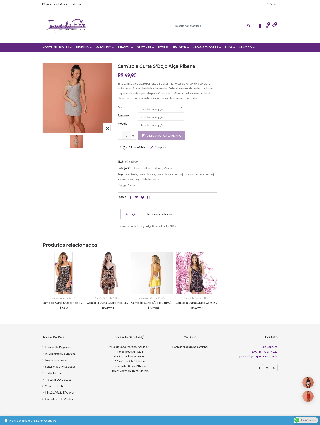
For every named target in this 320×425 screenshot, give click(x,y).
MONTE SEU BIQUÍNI (55, 47)
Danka (131, 185)
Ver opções (76, 263)
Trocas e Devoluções (58, 379)
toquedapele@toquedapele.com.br (65, 4)
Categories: (125, 168)
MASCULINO (103, 47)
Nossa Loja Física (56, 360)
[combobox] (161, 107)
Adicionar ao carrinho (164, 135)
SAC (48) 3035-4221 (265, 351)
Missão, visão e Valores (60, 392)
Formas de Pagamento (59, 347)
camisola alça (147, 174)
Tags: (121, 174)
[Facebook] (259, 367)
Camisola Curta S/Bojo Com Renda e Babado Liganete (196, 302)
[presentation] (45, 285)
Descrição (131, 214)
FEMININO (82, 47)
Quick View (76, 283)
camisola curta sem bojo (200, 174)
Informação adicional (160, 214)
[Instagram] (267, 367)
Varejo (168, 168)
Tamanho (123, 115)
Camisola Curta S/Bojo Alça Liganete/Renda (108, 302)
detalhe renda (150, 179)
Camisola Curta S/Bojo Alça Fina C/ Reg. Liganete (63, 302)
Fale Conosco (269, 346)
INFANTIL (124, 47)
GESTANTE (144, 47)
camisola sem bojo (129, 179)
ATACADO (245, 47)
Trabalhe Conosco (56, 373)
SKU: (121, 161)
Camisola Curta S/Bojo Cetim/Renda (152, 302)
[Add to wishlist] (76, 273)
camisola (131, 174)
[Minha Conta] (260, 26)
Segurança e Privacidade (60, 366)
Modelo (122, 123)
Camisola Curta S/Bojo (148, 168)
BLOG (228, 47)
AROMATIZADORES (205, 47)
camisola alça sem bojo (170, 174)
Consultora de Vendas (59, 399)
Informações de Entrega (60, 353)
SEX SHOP (179, 47)
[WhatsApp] (274, 367)
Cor (120, 107)
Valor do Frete (54, 386)
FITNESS (163, 47)
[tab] (130, 214)
